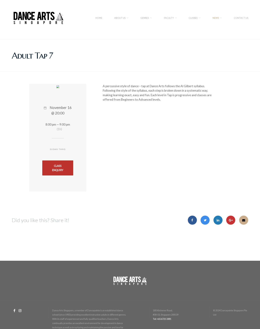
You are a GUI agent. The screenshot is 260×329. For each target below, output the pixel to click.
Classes (193, 17)
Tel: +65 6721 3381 (162, 319)
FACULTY (169, 17)
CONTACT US (241, 17)
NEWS (216, 17)
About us (119, 17)
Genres (144, 17)
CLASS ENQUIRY (57, 167)
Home (99, 17)
